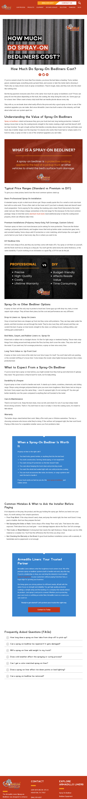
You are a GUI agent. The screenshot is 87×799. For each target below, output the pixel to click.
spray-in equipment (24, 577)
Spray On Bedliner (65, 793)
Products (30, 7)
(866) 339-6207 (47, 3)
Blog (79, 7)
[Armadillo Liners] (6, 7)
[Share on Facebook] (40, 75)
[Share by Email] (47, 75)
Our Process (20, 7)
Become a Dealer (51, 7)
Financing (72, 7)
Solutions (63, 7)
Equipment (40, 7)
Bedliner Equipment (65, 796)
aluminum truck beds (37, 214)
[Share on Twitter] (43, 75)
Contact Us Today (44, 610)
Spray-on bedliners (11, 121)
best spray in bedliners (55, 480)
